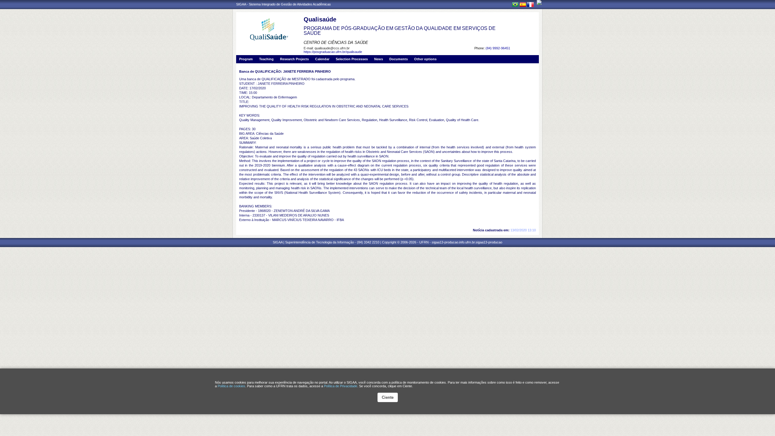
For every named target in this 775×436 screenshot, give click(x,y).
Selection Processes (352, 59)
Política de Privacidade (340, 386)
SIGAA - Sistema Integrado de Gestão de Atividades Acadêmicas (283, 4)
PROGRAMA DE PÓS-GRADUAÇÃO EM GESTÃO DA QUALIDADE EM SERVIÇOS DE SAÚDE (400, 31)
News (378, 59)
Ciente (388, 397)
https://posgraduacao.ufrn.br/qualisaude (333, 52)
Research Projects (294, 59)
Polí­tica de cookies (231, 386)
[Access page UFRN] (539, 2)
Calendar (322, 59)
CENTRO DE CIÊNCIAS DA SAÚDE (336, 42)
